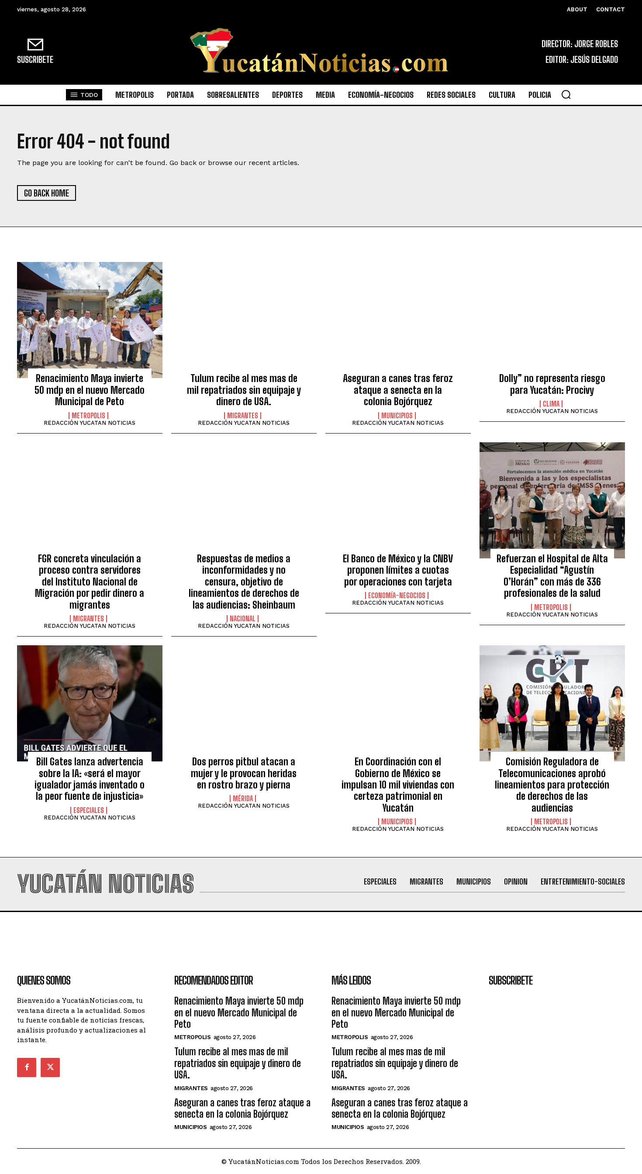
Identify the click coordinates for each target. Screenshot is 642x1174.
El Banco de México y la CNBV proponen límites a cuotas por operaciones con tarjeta (398, 570)
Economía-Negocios (396, 595)
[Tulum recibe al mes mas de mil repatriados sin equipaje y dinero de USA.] (244, 320)
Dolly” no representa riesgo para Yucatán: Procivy (552, 384)
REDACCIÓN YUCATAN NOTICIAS (89, 423)
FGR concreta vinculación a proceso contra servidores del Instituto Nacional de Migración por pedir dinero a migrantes (89, 582)
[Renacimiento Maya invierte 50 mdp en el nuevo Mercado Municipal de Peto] (89, 320)
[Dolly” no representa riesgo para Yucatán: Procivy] (552, 320)
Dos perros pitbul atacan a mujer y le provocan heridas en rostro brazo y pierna (244, 773)
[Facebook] (26, 1067)
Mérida (243, 798)
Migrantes (242, 415)
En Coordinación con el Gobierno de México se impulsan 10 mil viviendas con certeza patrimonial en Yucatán (398, 785)
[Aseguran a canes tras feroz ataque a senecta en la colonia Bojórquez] (398, 320)
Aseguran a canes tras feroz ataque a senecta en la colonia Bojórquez (398, 389)
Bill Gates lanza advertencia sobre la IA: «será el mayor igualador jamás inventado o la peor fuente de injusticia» (90, 779)
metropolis (88, 415)
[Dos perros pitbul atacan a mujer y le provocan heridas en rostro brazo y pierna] (244, 703)
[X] (50, 1067)
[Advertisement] (321, 931)
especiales (88, 810)
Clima (551, 403)
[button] (566, 94)
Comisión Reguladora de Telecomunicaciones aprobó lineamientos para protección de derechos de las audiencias (552, 785)
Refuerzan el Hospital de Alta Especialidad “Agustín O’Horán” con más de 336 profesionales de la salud (552, 576)
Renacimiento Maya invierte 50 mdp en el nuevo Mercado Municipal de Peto (90, 389)
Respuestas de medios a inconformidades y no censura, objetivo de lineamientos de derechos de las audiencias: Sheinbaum (244, 582)
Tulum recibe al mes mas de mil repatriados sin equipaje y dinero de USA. (244, 389)
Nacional (242, 618)
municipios (397, 415)
